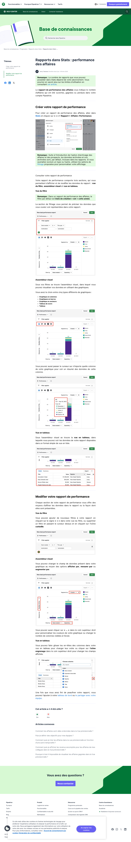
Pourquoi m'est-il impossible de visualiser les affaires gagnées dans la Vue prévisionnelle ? (65, 755)
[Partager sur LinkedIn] (9, 83)
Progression (23, 49)
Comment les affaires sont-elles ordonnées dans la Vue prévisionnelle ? (64, 731)
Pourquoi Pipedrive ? (32, 4)
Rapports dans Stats (35, 49)
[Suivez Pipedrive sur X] (121, 830)
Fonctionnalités (14, 4)
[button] (7, 828)
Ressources (48, 4)
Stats (37, 116)
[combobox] (96, 4)
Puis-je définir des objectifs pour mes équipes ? (54, 736)
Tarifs (60, 4)
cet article (52, 84)
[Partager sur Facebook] (5, 83)
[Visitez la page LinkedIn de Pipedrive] (125, 829)
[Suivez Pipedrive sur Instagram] (117, 830)
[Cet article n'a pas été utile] (48, 714)
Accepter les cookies (86, 829)
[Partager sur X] (14, 83)
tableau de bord (65, 695)
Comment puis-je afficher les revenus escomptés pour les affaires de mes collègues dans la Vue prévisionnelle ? (65, 748)
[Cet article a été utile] (37, 714)
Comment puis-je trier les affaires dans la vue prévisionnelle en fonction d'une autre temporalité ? (64, 741)
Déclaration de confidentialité (30, 833)
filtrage (40, 164)
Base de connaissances (11, 49)
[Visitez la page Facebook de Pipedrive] (112, 830)
